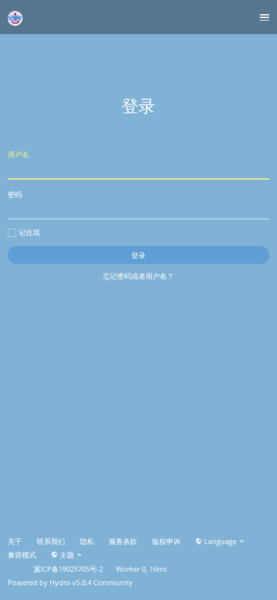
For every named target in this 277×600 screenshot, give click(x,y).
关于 (15, 541)
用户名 (18, 154)
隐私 (87, 541)
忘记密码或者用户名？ (138, 276)
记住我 (29, 232)
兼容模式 (22, 554)
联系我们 (51, 541)
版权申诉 (166, 541)
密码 (15, 194)
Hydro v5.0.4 (70, 582)
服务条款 (123, 541)
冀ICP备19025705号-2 (68, 569)
